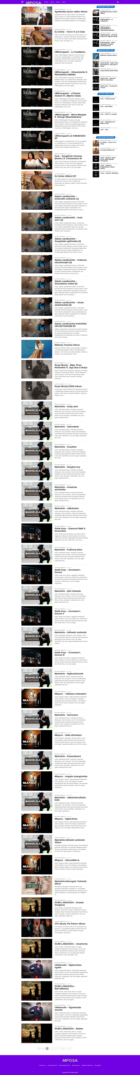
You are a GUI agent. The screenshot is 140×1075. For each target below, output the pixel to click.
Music (58, 2)
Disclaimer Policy (64, 1065)
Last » (69, 1048)
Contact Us (42, 1065)
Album (46, 2)
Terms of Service (87, 1065)
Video (63, 2)
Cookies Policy (53, 1065)
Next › (63, 1048)
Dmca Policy (76, 1065)
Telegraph (97, 1065)
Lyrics (52, 2)
